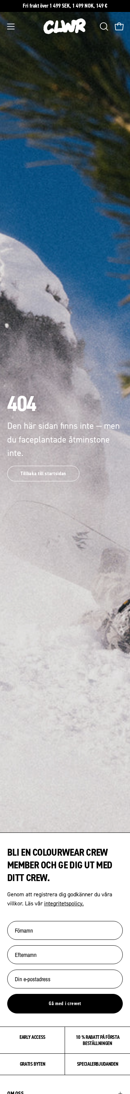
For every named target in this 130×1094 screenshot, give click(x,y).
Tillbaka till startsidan (43, 473)
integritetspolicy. (64, 903)
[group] (65, 6)
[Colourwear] (65, 26)
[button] (103, 26)
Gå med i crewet (65, 1003)
